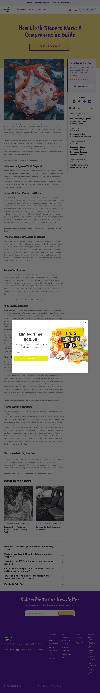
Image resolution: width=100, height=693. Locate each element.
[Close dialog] (85, 322)
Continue (31, 358)
